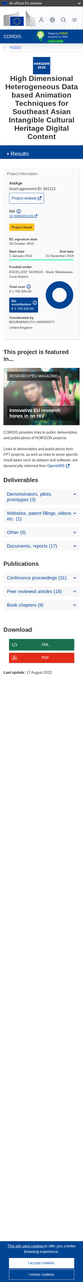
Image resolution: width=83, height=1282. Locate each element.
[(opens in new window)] (19, 18)
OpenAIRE (56, 466)
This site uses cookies (25, 1246)
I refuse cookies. (41, 1274)
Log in (41, 20)
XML (45, 645)
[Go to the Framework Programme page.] (41, 65)
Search (63, 20)
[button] (52, 20)
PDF (45, 658)
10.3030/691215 (21, 216)
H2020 (15, 48)
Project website (25, 200)
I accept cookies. (41, 1263)
